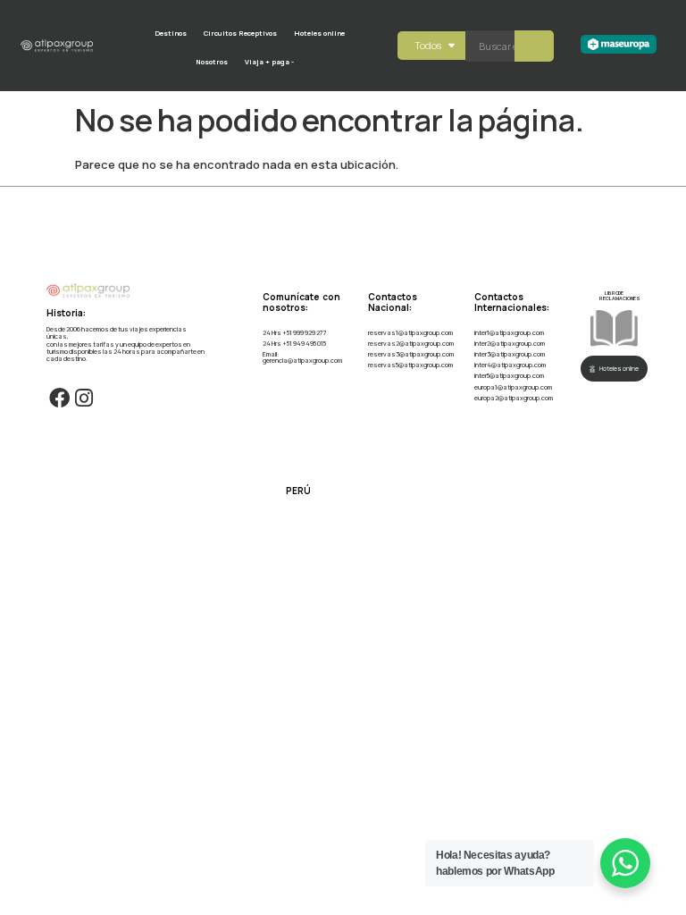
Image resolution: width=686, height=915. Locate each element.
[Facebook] (58, 397)
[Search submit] (534, 46)
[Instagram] (83, 397)
